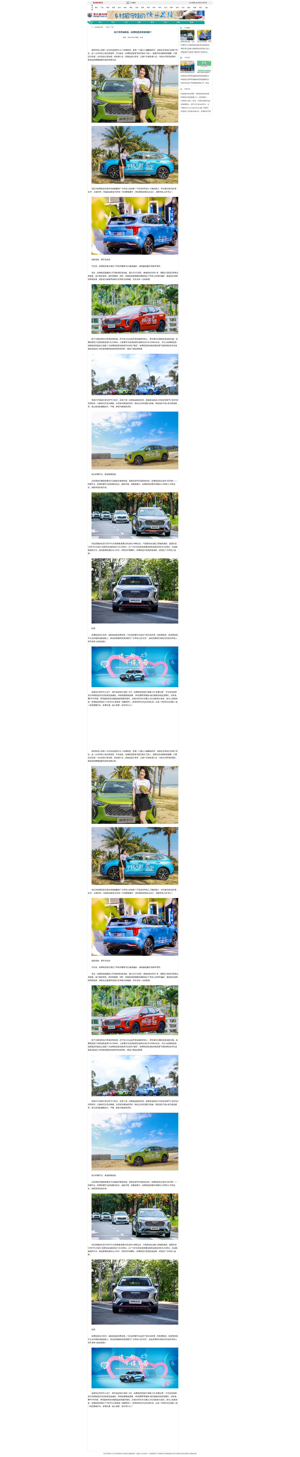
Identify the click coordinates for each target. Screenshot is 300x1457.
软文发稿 (125, 1453)
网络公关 (110, 1453)
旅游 (125, 7)
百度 (104, 1453)
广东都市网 (160, 1453)
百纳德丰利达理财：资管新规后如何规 (195, 94)
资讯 (96, 7)
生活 (165, 7)
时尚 (159, 7)
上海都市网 (152, 1453)
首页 (107, 27)
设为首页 (199, 3)
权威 (194, 7)
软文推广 (145, 1453)
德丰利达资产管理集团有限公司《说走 (195, 83)
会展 (142, 7)
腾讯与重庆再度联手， (204, 72)
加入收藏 (192, 3)
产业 (102, 7)
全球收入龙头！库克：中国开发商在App (195, 101)
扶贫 (200, 7)
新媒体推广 (132, 1453)
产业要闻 (187, 28)
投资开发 (187, 89)
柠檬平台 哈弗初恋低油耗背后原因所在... (196, 45)
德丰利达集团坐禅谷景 (187, 72)
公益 (206, 7)
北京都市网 (117, 1453)
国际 (171, 7)
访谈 (136, 7)
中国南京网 (192, 1453)
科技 (154, 7)
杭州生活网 (184, 1453)
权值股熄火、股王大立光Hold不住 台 (195, 104)
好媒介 (139, 1453)
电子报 (205, 3)
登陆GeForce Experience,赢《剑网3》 (195, 108)
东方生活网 (176, 1453)
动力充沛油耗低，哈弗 (204, 41)
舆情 (148, 7)
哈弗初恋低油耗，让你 (187, 41)
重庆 (131, 7)
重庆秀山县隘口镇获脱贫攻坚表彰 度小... (196, 48)
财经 (107, 7)
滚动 (177, 7)
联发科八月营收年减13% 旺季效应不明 (196, 111)
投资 (113, 7)
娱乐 (119, 7)
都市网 (92, 7)
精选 (188, 7)
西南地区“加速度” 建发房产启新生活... (195, 52)
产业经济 (187, 57)
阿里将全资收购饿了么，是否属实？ (194, 97)
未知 (124, 37)
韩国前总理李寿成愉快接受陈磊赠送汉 (195, 76)
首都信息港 (168, 1453)
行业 (183, 7)
